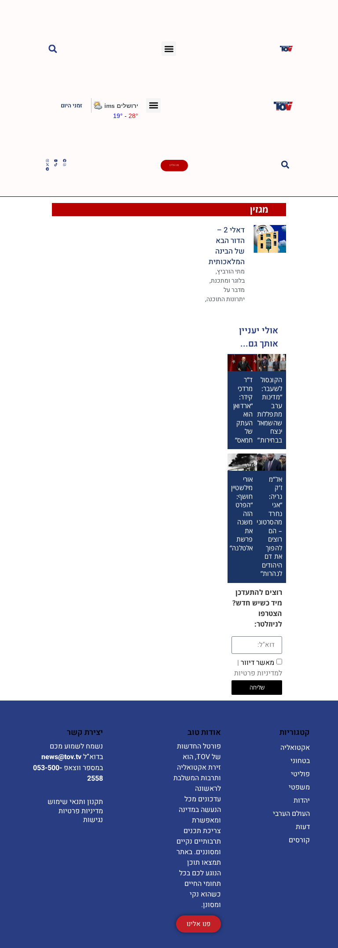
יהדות (302, 800)
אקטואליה (295, 747)
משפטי (299, 787)
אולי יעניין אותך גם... (258, 337)
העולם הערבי (291, 813)
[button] (169, 48)
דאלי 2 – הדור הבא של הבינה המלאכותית (227, 246)
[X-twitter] (47, 164)
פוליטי (300, 774)
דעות (303, 827)
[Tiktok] (56, 164)
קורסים (299, 840)
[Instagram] (47, 160)
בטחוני (300, 761)
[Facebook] (64, 160)
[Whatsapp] (64, 164)
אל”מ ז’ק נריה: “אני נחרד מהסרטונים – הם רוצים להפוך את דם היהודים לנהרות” (267, 526)
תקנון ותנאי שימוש (75, 802)
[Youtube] (56, 160)
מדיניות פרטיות (81, 811)
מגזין (259, 209)
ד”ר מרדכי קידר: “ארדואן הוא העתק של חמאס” (243, 409)
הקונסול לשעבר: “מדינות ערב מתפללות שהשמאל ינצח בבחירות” (269, 409)
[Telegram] (47, 169)
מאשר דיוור (258, 667)
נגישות (93, 820)
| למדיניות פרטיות (258, 667)
